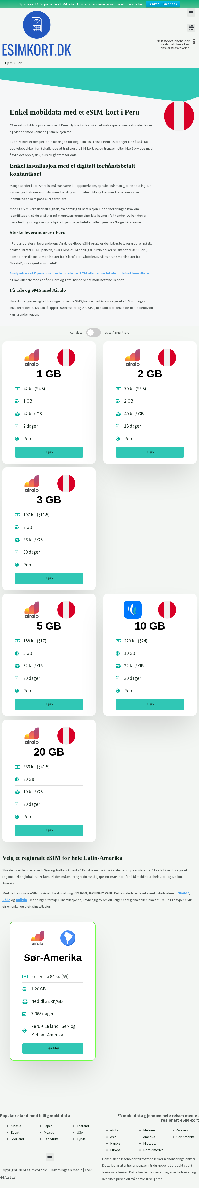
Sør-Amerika (185, 1137)
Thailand (83, 1126)
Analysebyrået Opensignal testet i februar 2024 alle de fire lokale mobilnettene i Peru (79, 273)
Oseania (182, 1130)
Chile (6, 900)
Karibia (115, 1143)
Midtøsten (150, 1143)
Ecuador (182, 893)
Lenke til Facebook (162, 4)
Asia (113, 1137)
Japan (48, 1126)
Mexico (49, 1132)
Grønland (17, 1139)
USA (80, 1132)
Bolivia (21, 900)
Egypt (15, 1132)
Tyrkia (81, 1139)
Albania (16, 1126)
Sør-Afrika (51, 1139)
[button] (191, 12)
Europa (115, 1150)
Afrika (114, 1130)
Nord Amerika (153, 1150)
